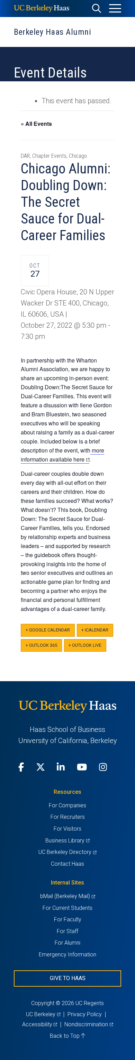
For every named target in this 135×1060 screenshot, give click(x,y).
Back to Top (65, 1036)
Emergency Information (67, 954)
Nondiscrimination (88, 1024)
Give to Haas (68, 978)
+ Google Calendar (48, 630)
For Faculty (67, 919)
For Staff (67, 931)
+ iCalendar (94, 630)
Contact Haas (67, 864)
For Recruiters (68, 817)
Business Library (67, 840)
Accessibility (39, 1024)
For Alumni (67, 942)
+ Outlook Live (85, 645)
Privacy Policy (85, 1014)
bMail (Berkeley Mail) (67, 896)
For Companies (67, 805)
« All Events (36, 124)
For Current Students (67, 908)
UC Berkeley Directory (67, 852)
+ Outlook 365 (41, 645)
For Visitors (67, 828)
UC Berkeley (43, 1014)
